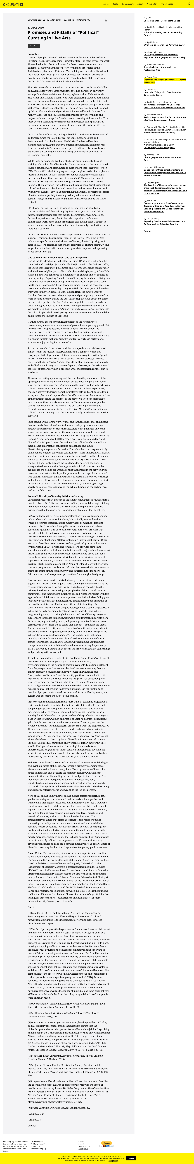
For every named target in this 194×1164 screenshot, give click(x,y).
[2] (49, 251)
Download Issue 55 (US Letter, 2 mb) (44, 19)
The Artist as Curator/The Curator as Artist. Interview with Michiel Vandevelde (164, 106)
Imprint (148, 231)
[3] (92, 428)
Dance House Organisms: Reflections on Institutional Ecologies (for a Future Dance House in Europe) (165, 172)
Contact (81, 1141)
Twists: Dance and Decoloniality (159, 132)
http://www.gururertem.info (57, 901)
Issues (105, 4)
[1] (44, 171)
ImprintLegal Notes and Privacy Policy (84, 1146)
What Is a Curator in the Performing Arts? (164, 45)
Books (115, 4)
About (140, 4)
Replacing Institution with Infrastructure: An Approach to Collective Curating (164, 222)
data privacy (113, 1161)
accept (131, 1158)
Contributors (128, 4)
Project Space (167, 4)
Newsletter (152, 4)
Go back (32, 1125)
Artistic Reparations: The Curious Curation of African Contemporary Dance (165, 118)
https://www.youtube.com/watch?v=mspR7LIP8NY (54, 1101)
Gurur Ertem (34, 46)
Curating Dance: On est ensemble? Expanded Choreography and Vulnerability (164, 56)
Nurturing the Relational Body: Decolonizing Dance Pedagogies (159, 146)
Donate (180, 4)
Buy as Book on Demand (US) (77, 19)
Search (189, 4)
